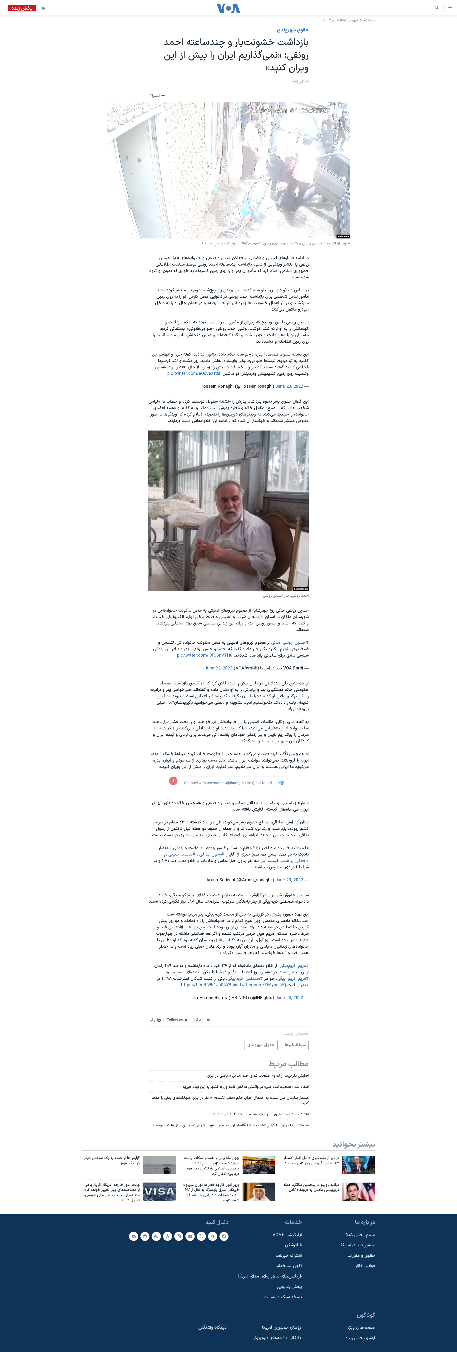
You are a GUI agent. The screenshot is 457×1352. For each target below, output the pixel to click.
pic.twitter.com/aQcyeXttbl (193, 374)
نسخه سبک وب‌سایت (282, 1297)
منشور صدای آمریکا (358, 1245)
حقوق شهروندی (293, 30)
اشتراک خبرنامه (288, 1256)
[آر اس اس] (156, 1236)
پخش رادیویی (289, 1287)
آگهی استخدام (289, 1266)
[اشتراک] (133, 1236)
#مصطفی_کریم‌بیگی (245, 979)
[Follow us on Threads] (167, 1236)
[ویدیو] (43, 8)
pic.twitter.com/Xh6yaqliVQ (259, 985)
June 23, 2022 (289, 386)
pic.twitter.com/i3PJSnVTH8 (204, 655)
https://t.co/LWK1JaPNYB (206, 985)
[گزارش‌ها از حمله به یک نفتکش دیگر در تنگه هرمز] (159, 1165)
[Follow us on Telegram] (212, 1236)
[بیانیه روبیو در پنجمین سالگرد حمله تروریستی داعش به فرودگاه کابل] (358, 1192)
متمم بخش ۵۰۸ (360, 1235)
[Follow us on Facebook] (223, 1236)
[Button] (157, 95)
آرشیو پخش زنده (360, 1338)
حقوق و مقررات (361, 1256)
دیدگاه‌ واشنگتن (212, 1327)
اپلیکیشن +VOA (287, 1235)
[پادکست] (144, 1236)
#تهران (303, 985)
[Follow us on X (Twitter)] (201, 1236)
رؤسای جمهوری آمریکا (281, 1327)
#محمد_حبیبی (181, 854)
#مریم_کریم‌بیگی (294, 966)
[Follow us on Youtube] (189, 1236)
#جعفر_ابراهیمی (294, 861)
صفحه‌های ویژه (361, 1327)
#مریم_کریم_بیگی (293, 979)
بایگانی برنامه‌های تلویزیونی (276, 1338)
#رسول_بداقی (211, 854)
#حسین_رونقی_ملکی (290, 642)
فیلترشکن (293, 1245)
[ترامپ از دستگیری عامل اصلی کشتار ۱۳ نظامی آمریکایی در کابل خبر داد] (358, 1165)
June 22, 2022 (218, 668)
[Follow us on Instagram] (178, 1236)
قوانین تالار (365, 1266)
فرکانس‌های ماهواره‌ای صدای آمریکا (270, 1276)
